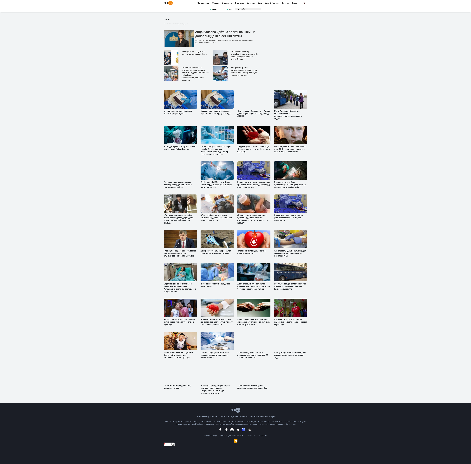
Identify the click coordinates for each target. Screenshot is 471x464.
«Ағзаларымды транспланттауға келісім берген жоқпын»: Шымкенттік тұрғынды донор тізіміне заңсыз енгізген (216, 150)
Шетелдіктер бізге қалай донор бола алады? (215, 285)
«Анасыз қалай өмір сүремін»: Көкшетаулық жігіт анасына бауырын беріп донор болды (244, 55)
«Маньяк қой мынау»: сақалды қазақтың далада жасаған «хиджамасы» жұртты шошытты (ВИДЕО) (252, 219)
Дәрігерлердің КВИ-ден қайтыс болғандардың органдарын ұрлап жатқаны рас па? (216, 184)
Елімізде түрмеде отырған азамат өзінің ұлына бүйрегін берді (180, 147)
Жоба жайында (210, 436)
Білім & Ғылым (272, 3)
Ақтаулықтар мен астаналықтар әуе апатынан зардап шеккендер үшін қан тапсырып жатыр (244, 71)
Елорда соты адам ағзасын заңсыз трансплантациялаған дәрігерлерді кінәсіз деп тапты (253, 184)
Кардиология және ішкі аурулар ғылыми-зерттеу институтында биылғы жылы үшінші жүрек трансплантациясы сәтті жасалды (195, 73)
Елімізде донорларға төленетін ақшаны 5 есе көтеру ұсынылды (216, 112)
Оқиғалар (239, 3)
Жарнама (263, 436)
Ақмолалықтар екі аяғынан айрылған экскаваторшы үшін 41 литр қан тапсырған (252, 355)
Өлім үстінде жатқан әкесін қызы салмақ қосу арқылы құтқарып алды (290, 355)
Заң (260, 3)
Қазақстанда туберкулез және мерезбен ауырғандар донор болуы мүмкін (215, 355)
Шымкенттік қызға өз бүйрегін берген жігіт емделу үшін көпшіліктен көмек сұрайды (178, 355)
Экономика (227, 3)
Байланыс (251, 436)
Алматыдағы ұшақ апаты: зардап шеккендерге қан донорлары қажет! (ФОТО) (290, 253)
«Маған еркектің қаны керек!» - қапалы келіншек (252, 252)
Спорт (294, 3)
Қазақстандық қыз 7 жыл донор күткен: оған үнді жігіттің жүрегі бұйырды (179, 322)
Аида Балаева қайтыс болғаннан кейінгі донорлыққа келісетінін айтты (225, 34)
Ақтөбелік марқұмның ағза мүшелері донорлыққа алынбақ (252, 386)
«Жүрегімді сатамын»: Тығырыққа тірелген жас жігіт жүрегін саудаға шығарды (253, 149)
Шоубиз (285, 3)
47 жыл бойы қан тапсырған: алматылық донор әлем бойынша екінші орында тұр (216, 218)
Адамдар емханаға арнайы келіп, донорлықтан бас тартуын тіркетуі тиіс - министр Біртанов (217, 322)
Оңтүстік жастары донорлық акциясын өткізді (177, 386)
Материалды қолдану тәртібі (231, 436)
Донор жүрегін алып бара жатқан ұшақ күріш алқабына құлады (216, 252)
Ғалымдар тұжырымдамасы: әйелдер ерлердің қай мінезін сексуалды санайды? (178, 184)
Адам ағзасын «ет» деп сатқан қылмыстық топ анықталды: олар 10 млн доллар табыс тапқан (253, 286)
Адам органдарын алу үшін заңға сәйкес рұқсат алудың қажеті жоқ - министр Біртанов (253, 322)
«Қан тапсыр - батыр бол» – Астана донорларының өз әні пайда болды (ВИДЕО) (253, 113)
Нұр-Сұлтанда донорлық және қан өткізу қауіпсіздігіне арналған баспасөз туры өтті (290, 286)
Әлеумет (251, 3)
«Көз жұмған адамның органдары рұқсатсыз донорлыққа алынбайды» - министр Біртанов (180, 253)
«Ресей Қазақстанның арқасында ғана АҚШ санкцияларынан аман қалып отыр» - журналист (290, 149)
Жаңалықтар (203, 3)
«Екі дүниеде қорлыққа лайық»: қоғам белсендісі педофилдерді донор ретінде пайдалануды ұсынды (179, 219)
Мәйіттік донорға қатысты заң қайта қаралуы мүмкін (178, 112)
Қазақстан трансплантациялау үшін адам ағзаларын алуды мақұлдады (288, 218)
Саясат (215, 3)
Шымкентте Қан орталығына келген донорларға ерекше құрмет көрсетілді (290, 322)
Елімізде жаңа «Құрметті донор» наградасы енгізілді (194, 52)
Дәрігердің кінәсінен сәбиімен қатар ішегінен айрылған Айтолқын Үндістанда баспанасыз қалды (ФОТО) (180, 288)
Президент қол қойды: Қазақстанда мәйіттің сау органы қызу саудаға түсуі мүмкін (290, 184)
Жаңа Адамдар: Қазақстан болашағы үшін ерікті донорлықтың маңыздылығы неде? (288, 115)
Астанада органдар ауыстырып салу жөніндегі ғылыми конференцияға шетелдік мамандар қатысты (215, 389)
